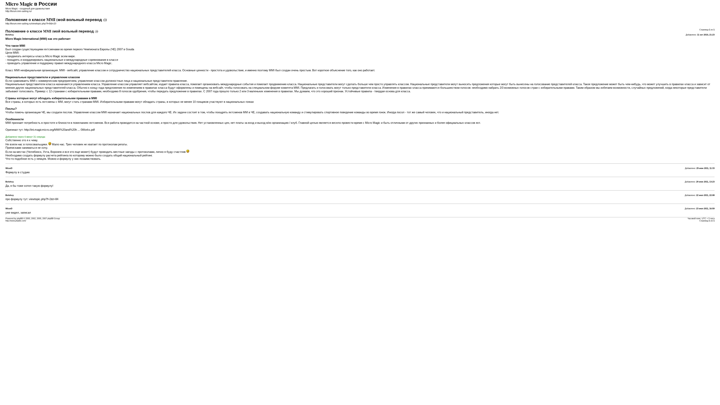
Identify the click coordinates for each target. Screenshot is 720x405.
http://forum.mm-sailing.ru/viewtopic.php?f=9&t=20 (30, 23)
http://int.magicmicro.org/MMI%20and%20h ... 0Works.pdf (59, 129)
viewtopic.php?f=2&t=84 (43, 199)
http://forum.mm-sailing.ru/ (18, 11)
